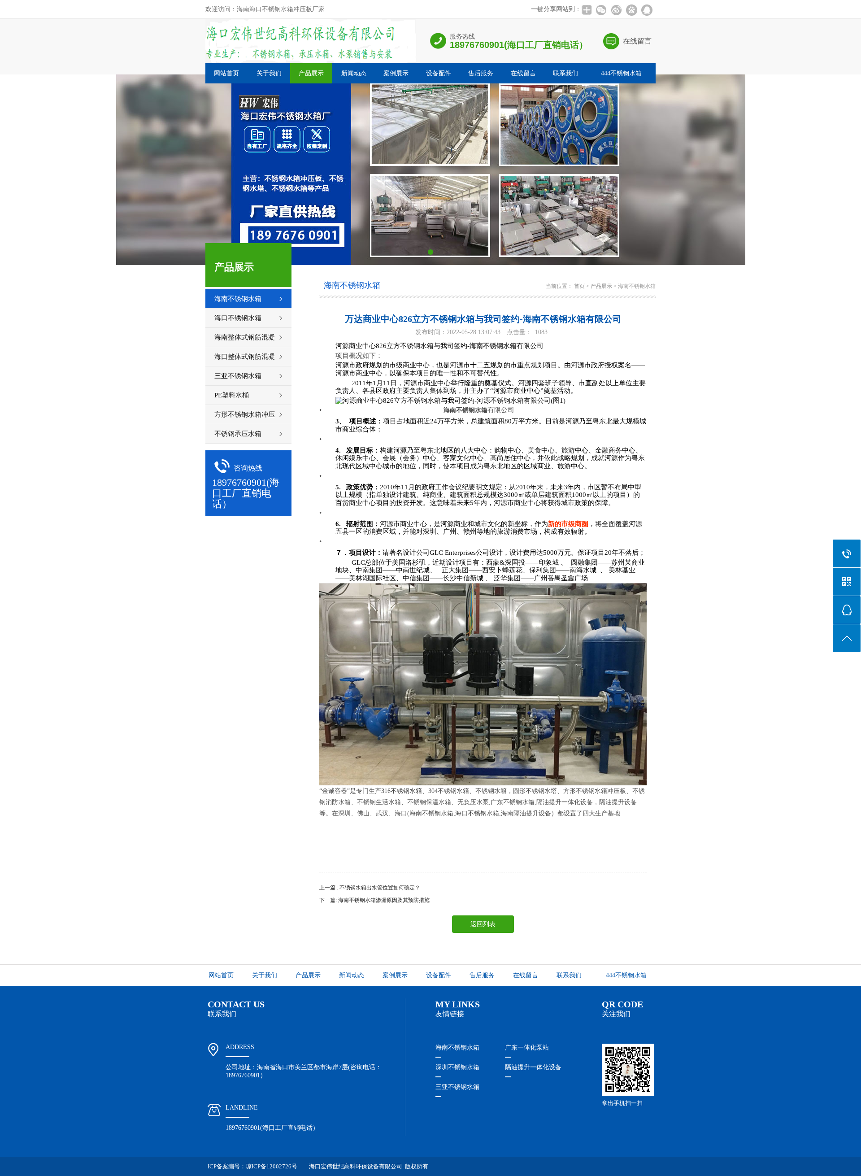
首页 (579, 286)
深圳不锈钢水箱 (457, 1067)
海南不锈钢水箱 (637, 286)
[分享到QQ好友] (646, 10)
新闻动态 (353, 73)
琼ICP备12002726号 (271, 1166)
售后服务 (480, 73)
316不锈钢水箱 (401, 791)
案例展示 (396, 73)
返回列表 (483, 924)
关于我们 (269, 73)
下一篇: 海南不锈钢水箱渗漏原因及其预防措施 (374, 900)
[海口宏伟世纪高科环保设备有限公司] (310, 62)
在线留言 (637, 41)
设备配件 (438, 73)
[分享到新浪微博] (616, 10)
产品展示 (311, 73)
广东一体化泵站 (527, 1047)
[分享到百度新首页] (631, 10)
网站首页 (226, 73)
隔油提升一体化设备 (533, 1067)
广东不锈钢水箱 (513, 802)
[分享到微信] (601, 10)
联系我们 (565, 73)
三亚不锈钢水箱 (457, 1087)
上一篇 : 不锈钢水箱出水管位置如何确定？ (369, 887)
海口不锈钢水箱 (477, 813)
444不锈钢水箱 (621, 73)
